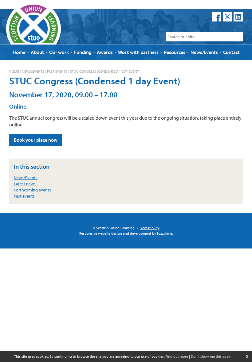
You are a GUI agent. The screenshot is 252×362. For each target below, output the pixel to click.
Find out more (176, 356)
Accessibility (149, 227)
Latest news (25, 184)
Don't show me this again (211, 356)
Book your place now (35, 140)
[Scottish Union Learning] (33, 23)
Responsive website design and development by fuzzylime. (126, 233)
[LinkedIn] (238, 16)
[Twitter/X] (227, 16)
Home (14, 71)
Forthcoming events (32, 190)
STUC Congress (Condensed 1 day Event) (105, 71)
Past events (57, 71)
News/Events (33, 71)
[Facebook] (216, 16)
